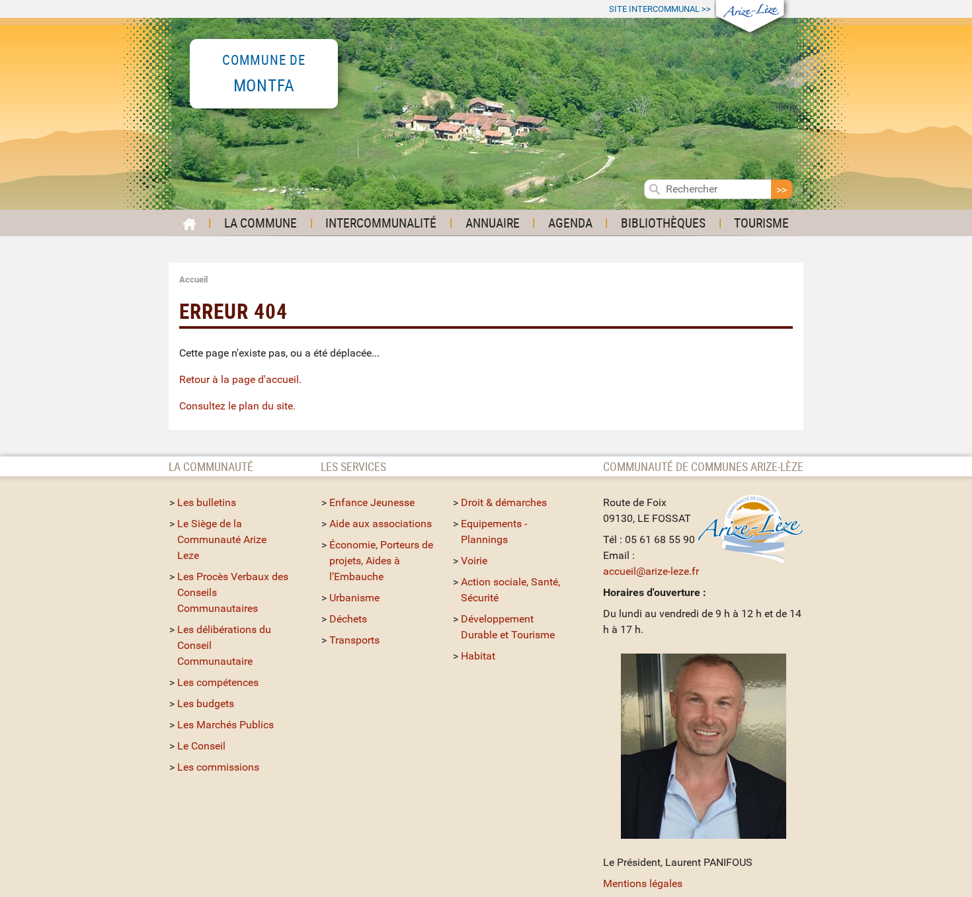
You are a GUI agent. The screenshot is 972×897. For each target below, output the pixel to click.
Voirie (474, 560)
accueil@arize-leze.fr (651, 571)
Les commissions (218, 767)
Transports (354, 640)
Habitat (478, 656)
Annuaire (493, 223)
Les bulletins (206, 502)
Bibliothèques (663, 223)
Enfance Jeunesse (372, 502)
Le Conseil (201, 746)
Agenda (570, 223)
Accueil (193, 279)
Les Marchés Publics (225, 724)
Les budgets (205, 703)
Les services (353, 466)
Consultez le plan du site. (237, 406)
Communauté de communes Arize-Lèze (703, 466)
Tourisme (761, 223)
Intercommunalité (380, 223)
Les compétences (218, 682)
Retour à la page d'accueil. (240, 379)
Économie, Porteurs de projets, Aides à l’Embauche (381, 560)
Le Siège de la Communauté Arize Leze (221, 539)
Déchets (348, 619)
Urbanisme (354, 597)
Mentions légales (642, 883)
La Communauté (212, 466)
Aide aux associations (380, 523)
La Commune (260, 223)
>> (660, 9)
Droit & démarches (504, 502)
